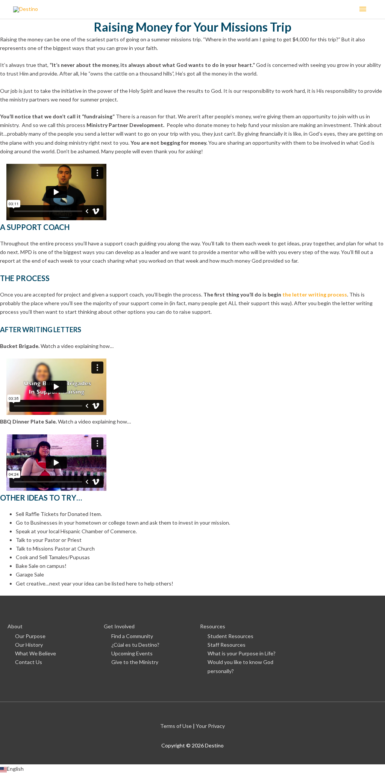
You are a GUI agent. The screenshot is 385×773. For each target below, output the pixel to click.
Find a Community (132, 636)
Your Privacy (210, 726)
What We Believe (35, 653)
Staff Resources (227, 644)
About (15, 626)
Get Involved (119, 626)
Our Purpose (30, 636)
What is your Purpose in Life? (242, 653)
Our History (29, 644)
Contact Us (28, 662)
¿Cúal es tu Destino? (135, 644)
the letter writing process (314, 294)
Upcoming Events (132, 653)
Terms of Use (176, 726)
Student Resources (230, 636)
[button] (192, 768)
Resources (212, 626)
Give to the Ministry (134, 662)
